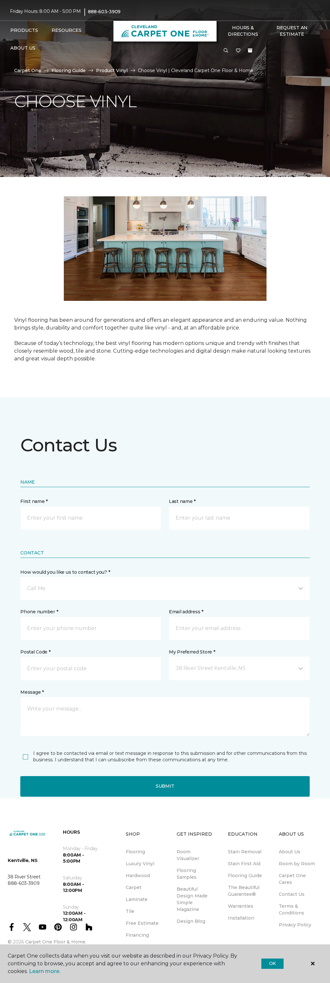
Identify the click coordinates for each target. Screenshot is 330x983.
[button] (226, 51)
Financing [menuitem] (137, 935)
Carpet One (27, 70)
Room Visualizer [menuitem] (188, 855)
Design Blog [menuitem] (191, 921)
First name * (34, 501)
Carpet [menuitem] (133, 887)
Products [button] (24, 30)
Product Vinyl (112, 70)
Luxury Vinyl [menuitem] (140, 864)
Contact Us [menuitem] (292, 894)
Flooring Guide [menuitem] (245, 875)
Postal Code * (35, 652)
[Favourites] (238, 51)
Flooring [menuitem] (135, 852)
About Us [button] (22, 48)
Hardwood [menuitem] (138, 875)
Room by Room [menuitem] (297, 864)
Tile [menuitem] (130, 911)
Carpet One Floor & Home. (55, 942)
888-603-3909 (104, 11)
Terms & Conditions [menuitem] (291, 909)
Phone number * (39, 611)
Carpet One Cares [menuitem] (292, 879)
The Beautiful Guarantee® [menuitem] (243, 891)
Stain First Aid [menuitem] (244, 864)
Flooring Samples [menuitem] (187, 873)
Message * (32, 692)
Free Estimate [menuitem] (142, 923)
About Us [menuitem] (289, 852)
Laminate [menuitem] (137, 899)
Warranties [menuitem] (240, 906)
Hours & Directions (243, 31)
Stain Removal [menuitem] (244, 852)
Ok (272, 963)
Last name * (182, 501)
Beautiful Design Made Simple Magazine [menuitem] (192, 899)
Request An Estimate (292, 31)
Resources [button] (67, 30)
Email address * (186, 611)
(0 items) (250, 50)
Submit (165, 786)
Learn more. (44, 971)
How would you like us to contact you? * (65, 572)
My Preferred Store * (192, 652)
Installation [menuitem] (241, 918)
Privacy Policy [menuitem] (295, 925)
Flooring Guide (69, 70)
